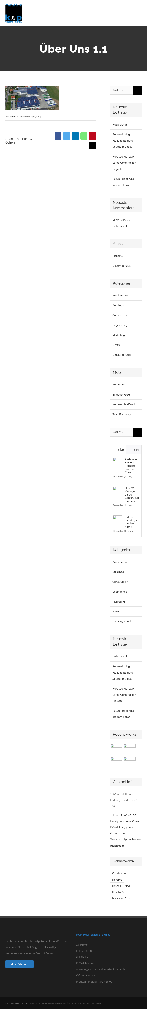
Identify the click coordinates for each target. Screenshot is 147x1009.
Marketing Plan (121, 898)
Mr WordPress (121, 220)
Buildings (118, 305)
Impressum (10, 1003)
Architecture (120, 295)
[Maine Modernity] (129, 750)
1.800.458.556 (129, 815)
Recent (133, 450)
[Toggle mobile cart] (133, 10)
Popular (118, 450)
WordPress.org (121, 414)
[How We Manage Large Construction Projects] (117, 489)
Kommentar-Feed (123, 404)
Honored (117, 879)
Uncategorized (121, 354)
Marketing (118, 335)
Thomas (14, 116)
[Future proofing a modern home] (117, 518)
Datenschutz (22, 1003)
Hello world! (119, 124)
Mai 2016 (117, 256)
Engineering (119, 325)
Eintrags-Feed (121, 394)
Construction (120, 315)
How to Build (119, 892)
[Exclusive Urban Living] (116, 762)
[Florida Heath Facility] (116, 750)
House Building (121, 886)
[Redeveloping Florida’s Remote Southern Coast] (117, 460)
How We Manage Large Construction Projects (124, 163)
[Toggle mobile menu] (140, 10)
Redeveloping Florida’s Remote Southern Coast (122, 140)
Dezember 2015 (122, 265)
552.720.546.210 (129, 821)
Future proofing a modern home (131, 521)
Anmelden (118, 384)
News (116, 345)
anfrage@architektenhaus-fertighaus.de (100, 969)
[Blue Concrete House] (129, 762)
